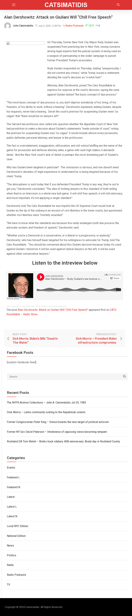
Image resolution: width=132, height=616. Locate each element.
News (10, 545)
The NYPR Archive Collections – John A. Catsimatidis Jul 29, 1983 (46, 402)
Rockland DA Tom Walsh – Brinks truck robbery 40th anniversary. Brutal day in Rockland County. (63, 441)
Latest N (12, 516)
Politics (11, 555)
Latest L (12, 506)
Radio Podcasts (75, 25)
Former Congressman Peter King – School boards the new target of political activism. (58, 422)
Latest (11, 496)
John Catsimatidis (23, 25)
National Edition (16, 536)
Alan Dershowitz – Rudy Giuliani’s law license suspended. (44, 306)
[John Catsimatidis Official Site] (66, 5)
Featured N (13, 487)
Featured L (13, 477)
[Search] (124, 376)
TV (8, 584)
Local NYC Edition (17, 526)
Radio (10, 565)
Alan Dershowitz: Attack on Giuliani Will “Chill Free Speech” (53, 309)
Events (11, 467)
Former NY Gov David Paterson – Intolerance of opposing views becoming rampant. (57, 431)
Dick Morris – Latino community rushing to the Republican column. (46, 412)
